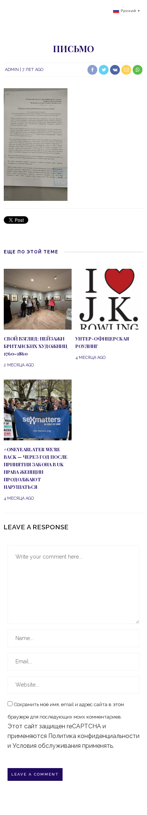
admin (12, 69)
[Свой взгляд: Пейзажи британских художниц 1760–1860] (38, 298)
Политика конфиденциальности (93, 736)
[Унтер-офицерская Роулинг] (109, 298)
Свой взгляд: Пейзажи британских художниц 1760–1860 (35, 346)
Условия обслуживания (46, 745)
